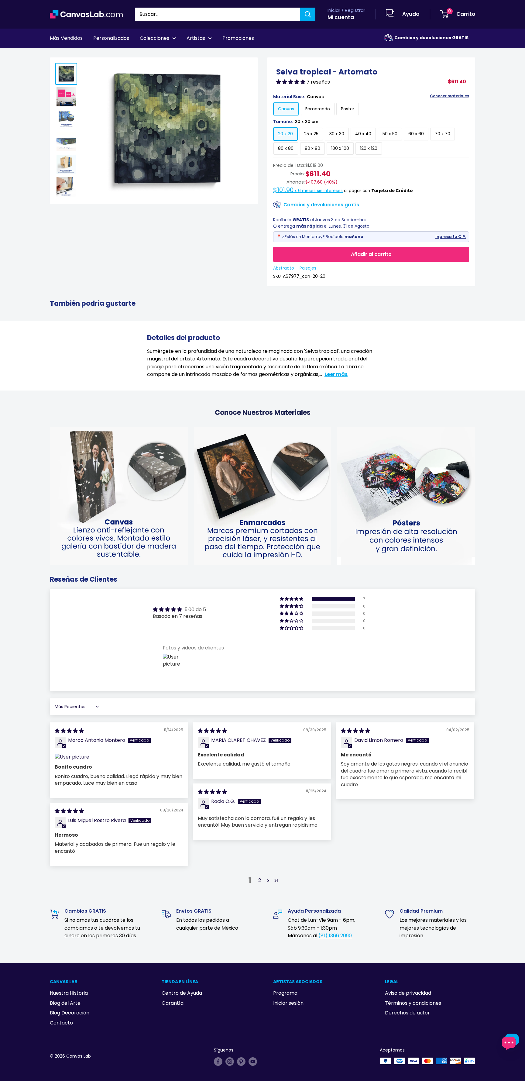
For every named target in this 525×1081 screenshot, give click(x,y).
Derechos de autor (407, 1012)
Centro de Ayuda (182, 993)
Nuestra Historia (69, 993)
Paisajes (308, 268)
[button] (291, 81)
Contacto (61, 1022)
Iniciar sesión (288, 1003)
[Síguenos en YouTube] (253, 1061)
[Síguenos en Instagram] (229, 1061)
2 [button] (259, 880)
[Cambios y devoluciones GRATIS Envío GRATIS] (388, 37)
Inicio (55, 55)
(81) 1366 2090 (335, 935)
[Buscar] (307, 14)
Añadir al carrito (371, 254)
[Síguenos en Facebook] (218, 1061)
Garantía (173, 1003)
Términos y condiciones (413, 1003)
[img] (69, 730)
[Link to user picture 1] (119, 757)
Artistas (196, 38)
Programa (285, 993)
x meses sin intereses (308, 191)
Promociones (238, 38)
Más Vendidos (66, 38)
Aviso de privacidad (408, 993)
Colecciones (154, 38)
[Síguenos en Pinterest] (241, 1061)
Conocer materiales (449, 96)
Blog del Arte (65, 1003)
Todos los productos (88, 55)
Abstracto (283, 268)
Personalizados (111, 38)
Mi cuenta (341, 17)
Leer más (336, 374)
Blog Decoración (69, 1012)
